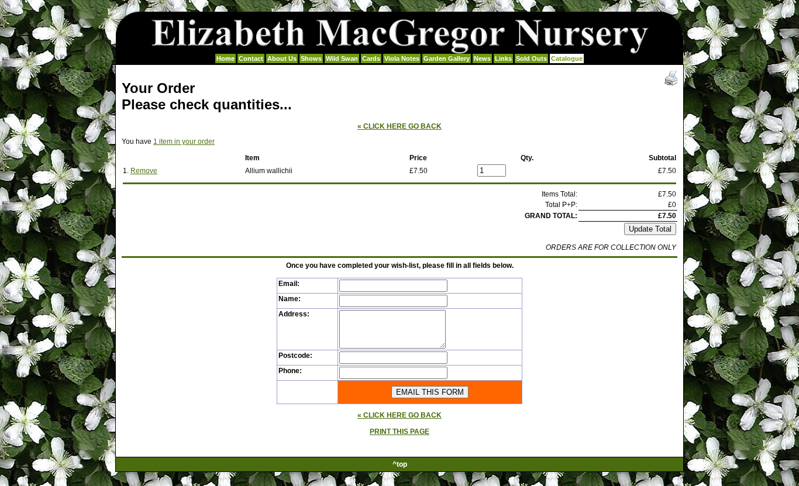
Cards (371, 58)
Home (225, 58)
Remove (143, 171)
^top (399, 464)
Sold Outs (531, 58)
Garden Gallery (446, 58)
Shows (311, 58)
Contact (251, 58)
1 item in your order (184, 141)
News (482, 58)
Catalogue (567, 58)
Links (503, 58)
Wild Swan (342, 58)
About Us (282, 58)
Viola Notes (401, 58)
